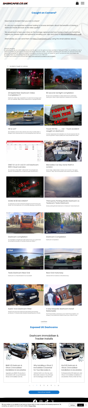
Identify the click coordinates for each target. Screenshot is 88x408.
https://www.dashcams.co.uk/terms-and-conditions (41, 56)
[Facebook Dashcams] (35, 402)
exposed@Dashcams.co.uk (71, 34)
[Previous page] (33, 385)
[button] (77, 3)
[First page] (29, 385)
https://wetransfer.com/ (42, 39)
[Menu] (82, 3)
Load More (44, 321)
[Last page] (58, 385)
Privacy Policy (32, 406)
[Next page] (54, 385)
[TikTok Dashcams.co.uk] (47, 402)
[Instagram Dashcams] (41, 402)
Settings (72, 405)
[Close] (86, 405)
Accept (80, 405)
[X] (53, 402)
